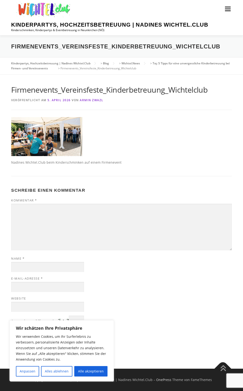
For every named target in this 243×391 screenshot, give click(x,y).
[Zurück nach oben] (223, 368)
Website (18, 298)
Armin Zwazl (91, 100)
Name (17, 258)
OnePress (163, 379)
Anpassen (27, 371)
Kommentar (24, 200)
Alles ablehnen (57, 371)
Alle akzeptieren (91, 371)
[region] (61, 350)
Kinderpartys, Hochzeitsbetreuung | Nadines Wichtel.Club (109, 25)
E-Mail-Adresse (27, 278)
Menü (228, 9)
